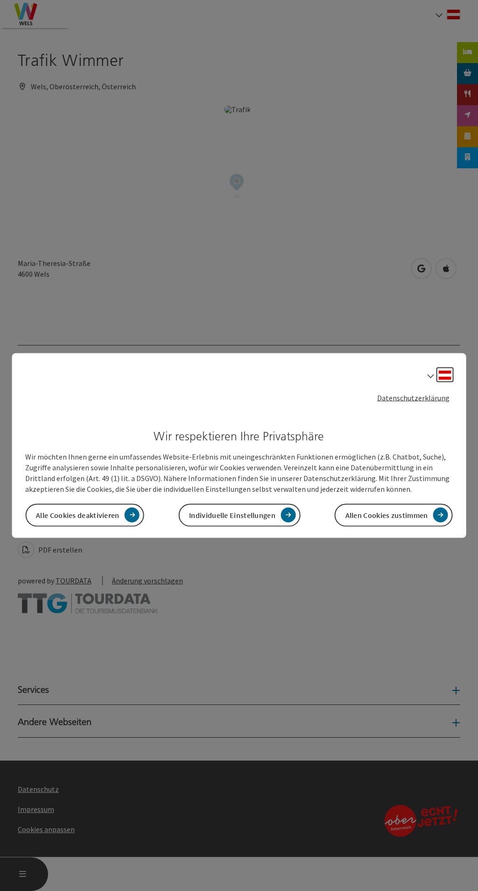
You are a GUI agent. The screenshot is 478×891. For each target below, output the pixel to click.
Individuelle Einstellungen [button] (232, 514)
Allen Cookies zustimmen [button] (386, 514)
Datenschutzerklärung (413, 397)
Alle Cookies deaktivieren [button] (78, 514)
